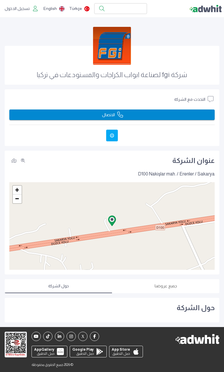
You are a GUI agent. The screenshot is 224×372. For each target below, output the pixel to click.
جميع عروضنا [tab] (166, 286)
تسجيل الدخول (17, 8)
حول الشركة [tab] (58, 286)
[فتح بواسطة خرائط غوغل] (14, 160)
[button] (112, 220)
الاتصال (108, 114)
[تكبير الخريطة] (23, 160)
